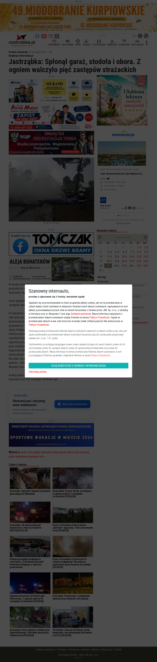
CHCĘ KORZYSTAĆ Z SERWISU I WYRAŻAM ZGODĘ (78, 365)
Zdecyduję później (37, 371)
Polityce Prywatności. (101, 355)
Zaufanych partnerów (81, 313)
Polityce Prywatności (99, 317)
